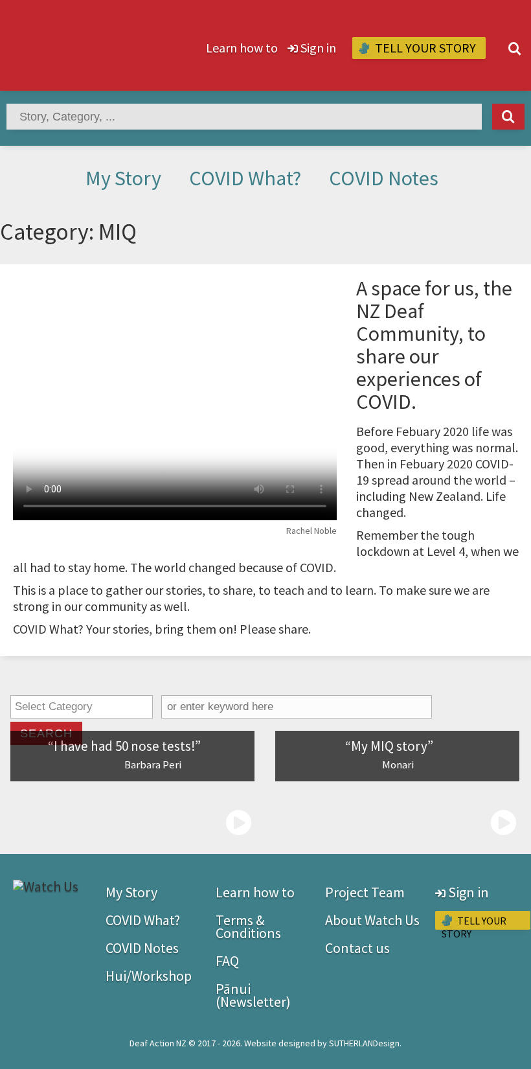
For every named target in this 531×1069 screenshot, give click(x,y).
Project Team (365, 892)
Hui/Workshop (149, 976)
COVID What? (245, 178)
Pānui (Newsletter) (253, 995)
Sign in (317, 47)
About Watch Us (372, 920)
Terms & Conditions (248, 926)
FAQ (227, 961)
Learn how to (242, 47)
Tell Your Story (424, 48)
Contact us (357, 948)
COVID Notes (383, 178)
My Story (123, 178)
